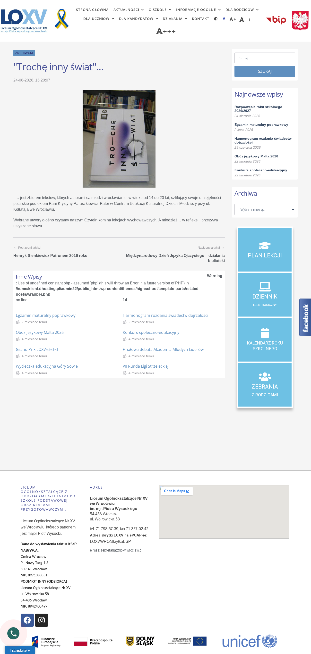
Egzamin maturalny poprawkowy (46, 315)
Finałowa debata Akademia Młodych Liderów (163, 349)
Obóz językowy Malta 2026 (40, 332)
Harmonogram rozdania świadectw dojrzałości (165, 315)
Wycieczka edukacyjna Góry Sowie (47, 366)
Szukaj (265, 71)
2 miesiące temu (34, 322)
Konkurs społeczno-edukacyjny (151, 332)
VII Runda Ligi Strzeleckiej (146, 366)
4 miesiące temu (34, 339)
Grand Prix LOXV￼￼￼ (37, 349)
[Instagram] (41, 620)
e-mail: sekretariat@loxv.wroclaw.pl (116, 550)
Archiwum (24, 53)
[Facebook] (27, 620)
